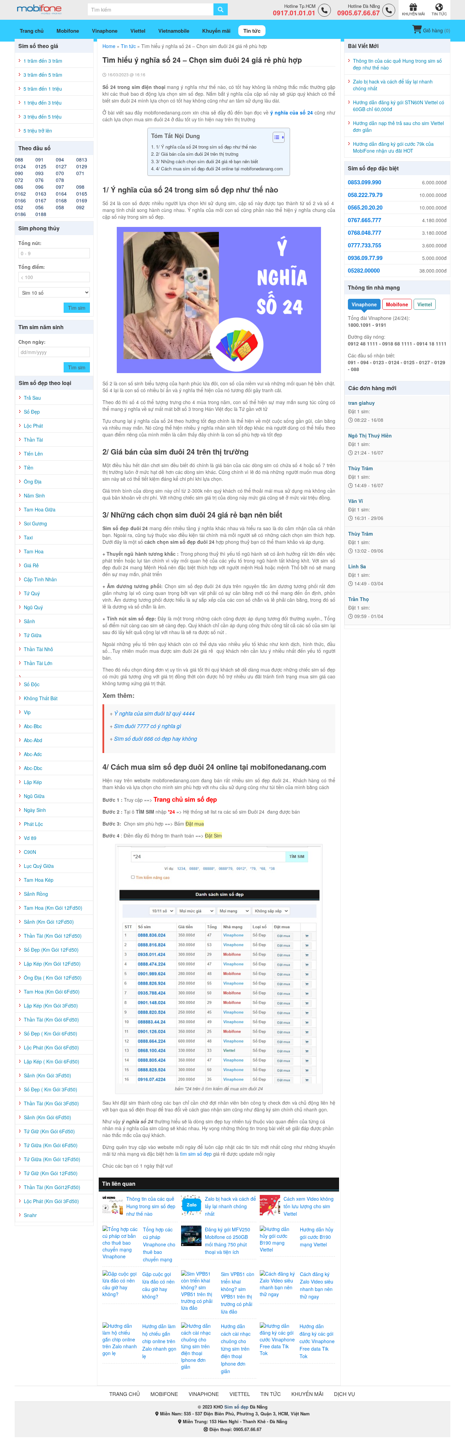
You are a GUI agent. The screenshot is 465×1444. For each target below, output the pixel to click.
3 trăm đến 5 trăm (42, 74)
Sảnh (29, 621)
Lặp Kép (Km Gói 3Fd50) (51, 1005)
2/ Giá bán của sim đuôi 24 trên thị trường (198, 154)
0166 (20, 200)
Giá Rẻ (31, 565)
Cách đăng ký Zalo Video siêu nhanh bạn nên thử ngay (316, 1285)
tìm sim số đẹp (196, 1153)
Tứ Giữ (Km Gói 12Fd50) (51, 1173)
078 (60, 179)
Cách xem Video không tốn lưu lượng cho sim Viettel (309, 1206)
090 (19, 173)
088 (19, 159)
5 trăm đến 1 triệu (42, 88)
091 (39, 159)
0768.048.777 (364, 232)
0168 (61, 200)
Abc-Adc (33, 754)
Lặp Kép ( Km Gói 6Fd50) (51, 1061)
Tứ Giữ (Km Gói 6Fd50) (49, 1131)
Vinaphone (364, 304)
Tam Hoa (34, 551)
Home (108, 46)
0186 (20, 214)
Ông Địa (33, 481)
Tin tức (128, 46)
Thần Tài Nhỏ (38, 649)
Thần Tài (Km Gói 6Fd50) (51, 1019)
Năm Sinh (34, 495)
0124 (20, 166)
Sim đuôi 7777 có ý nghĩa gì (147, 726)
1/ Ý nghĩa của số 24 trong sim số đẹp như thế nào (207, 146)
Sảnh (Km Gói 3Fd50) (47, 1075)
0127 (61, 166)
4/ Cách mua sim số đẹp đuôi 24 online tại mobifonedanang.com (219, 168)
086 (19, 186)
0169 (81, 200)
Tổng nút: (30, 243)
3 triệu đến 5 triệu (42, 116)
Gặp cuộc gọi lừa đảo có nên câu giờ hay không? (158, 1285)
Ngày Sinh (35, 810)
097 (60, 186)
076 (39, 179)
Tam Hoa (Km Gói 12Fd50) (53, 907)
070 (60, 173)
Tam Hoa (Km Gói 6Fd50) (52, 991)
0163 (40, 193)
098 (80, 186)
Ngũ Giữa (34, 796)
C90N (30, 851)
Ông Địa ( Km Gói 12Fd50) (53, 977)
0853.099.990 (364, 182)
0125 (40, 166)
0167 (40, 200)
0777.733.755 (364, 245)
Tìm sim (76, 307)
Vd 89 (30, 837)
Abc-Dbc (33, 768)
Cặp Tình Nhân (40, 579)
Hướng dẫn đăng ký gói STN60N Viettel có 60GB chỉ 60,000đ (398, 105)
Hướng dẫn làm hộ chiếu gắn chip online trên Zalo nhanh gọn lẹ (159, 1341)
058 (60, 207)
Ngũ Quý (33, 607)
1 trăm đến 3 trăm (42, 60)
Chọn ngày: (32, 341)
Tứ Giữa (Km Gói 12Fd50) (52, 1159)
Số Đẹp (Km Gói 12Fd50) (51, 949)
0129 (81, 166)
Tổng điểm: (31, 266)
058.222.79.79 (365, 194)
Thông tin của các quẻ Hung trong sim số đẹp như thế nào (150, 1206)
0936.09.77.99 (365, 258)
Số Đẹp (32, 411)
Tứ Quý (32, 593)
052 (19, 207)
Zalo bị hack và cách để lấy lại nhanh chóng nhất (230, 1206)
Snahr (30, 1215)
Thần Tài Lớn (38, 663)
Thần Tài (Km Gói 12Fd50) (53, 935)
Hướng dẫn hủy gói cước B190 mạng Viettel (316, 1237)
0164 (61, 193)
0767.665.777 (364, 220)
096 (39, 186)
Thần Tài (33, 439)
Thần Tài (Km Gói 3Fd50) (51, 1103)
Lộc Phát (33, 425)
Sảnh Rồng (36, 893)
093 (39, 173)
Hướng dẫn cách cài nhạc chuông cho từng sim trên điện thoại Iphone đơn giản (236, 1348)
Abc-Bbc (33, 726)
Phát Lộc (33, 823)
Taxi (28, 537)
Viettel (424, 304)
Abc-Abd (33, 740)
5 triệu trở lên (37, 130)
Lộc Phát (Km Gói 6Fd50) (51, 1047)
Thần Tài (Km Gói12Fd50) (52, 1187)
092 (80, 207)
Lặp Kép (33, 782)
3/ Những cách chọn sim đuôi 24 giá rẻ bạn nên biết (207, 161)
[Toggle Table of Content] (275, 137)
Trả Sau (32, 397)
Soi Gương (35, 523)
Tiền (28, 467)
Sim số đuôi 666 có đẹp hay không (155, 738)
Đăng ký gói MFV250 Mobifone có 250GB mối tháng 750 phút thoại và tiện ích (227, 1240)
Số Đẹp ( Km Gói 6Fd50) (50, 1033)
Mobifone (397, 304)
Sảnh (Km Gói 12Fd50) (49, 921)
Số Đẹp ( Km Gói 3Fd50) (50, 1089)
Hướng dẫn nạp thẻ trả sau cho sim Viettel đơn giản (398, 126)
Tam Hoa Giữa (39, 509)
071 (80, 173)
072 (19, 179)
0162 (20, 193)
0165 (81, 193)
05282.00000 (364, 270)
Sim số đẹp (236, 1406)
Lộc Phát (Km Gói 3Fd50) (51, 1201)
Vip (27, 712)
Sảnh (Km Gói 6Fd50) (47, 1117)
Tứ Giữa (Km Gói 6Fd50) (51, 1145)
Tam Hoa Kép (38, 879)
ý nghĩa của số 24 (291, 112)
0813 (81, 159)
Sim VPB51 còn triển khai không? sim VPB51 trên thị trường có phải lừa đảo (237, 1293)
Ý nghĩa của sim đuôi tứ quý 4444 (154, 713)
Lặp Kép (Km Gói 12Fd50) (52, 963)
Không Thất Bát (41, 698)
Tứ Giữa (33, 635)
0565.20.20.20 (365, 207)
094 (60, 159)
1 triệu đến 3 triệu (42, 102)
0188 (40, 214)
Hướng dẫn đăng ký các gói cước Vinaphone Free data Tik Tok (317, 1341)
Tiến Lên (33, 453)
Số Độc (31, 684)
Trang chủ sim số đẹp (185, 799)
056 (39, 207)
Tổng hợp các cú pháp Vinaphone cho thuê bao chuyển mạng (159, 1244)
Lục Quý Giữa (39, 865)
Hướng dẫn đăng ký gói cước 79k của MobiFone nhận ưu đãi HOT (393, 147)
